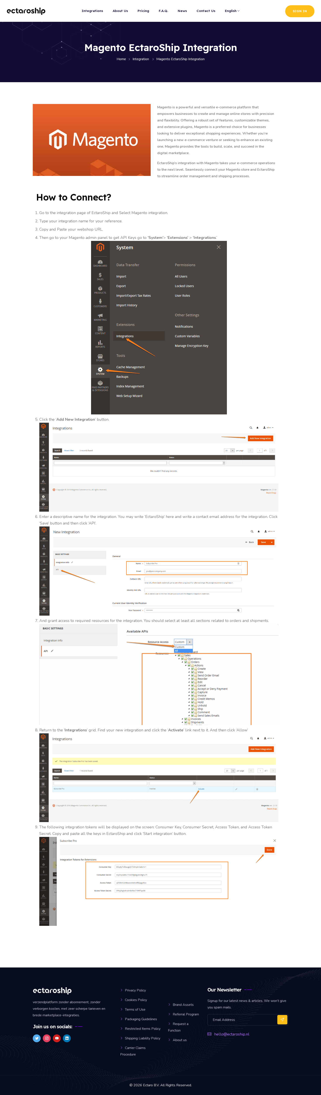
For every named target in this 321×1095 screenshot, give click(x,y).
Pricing (143, 11)
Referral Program (186, 1014)
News (182, 11)
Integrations (92, 11)
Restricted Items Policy (142, 1028)
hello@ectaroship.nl (231, 1034)
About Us (120, 11)
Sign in (300, 11)
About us (180, 1040)
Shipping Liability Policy (142, 1038)
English (230, 11)
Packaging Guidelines (141, 1019)
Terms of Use (135, 1009)
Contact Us (206, 11)
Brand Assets (183, 1004)
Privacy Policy (135, 990)
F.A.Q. (163, 11)
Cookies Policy (136, 1000)
